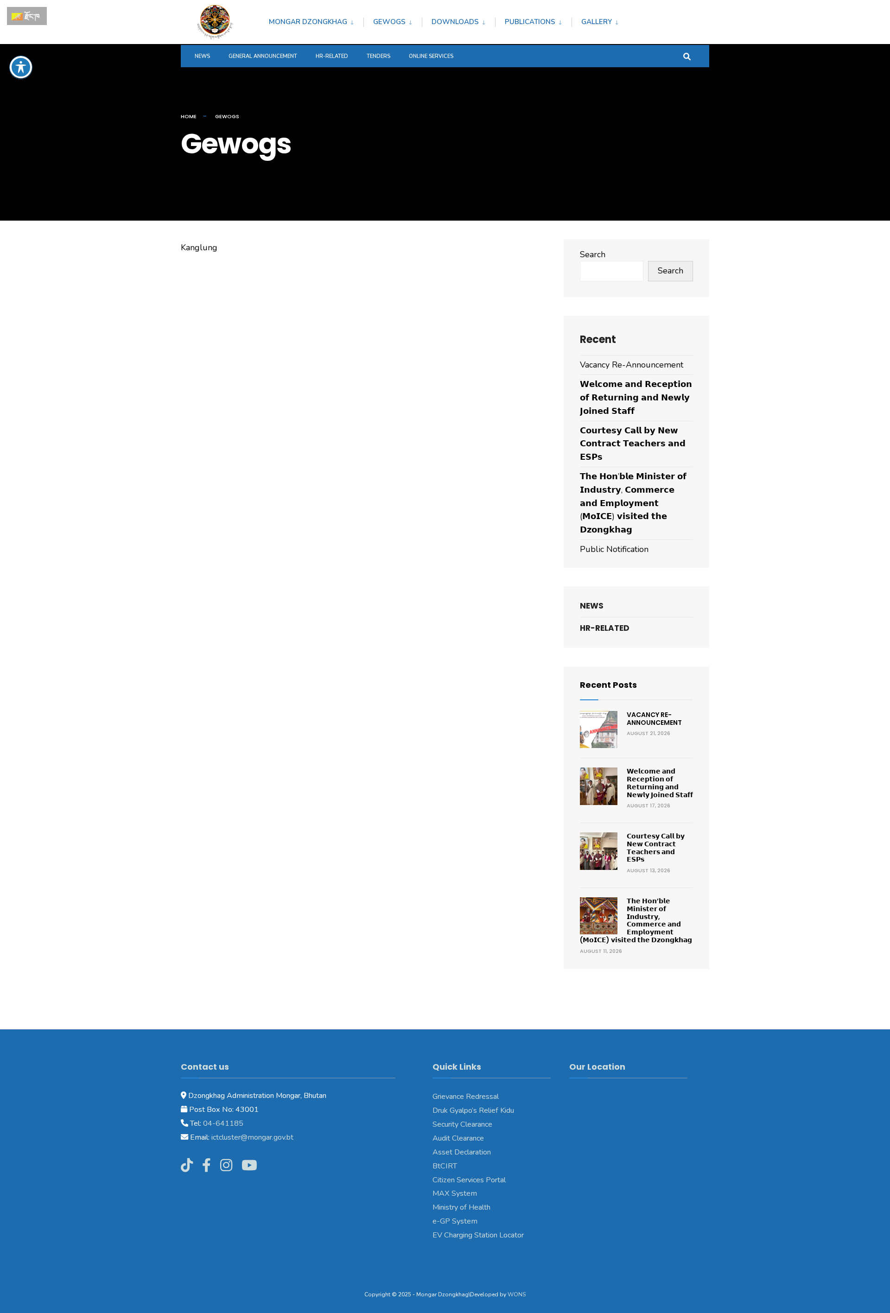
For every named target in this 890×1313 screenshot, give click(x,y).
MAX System (454, 1193)
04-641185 (223, 1123)
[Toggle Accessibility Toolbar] (21, 67)
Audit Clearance (458, 1138)
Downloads (455, 21)
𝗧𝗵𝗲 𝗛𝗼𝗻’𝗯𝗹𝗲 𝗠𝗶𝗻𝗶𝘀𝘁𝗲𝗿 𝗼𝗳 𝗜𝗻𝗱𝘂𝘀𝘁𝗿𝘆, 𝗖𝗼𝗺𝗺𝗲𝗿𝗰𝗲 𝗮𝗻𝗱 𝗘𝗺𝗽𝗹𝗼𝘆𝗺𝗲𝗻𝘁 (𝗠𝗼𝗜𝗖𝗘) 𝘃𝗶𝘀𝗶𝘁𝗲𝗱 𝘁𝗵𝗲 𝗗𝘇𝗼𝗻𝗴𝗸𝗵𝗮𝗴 (633, 503)
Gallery (596, 21)
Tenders (378, 56)
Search (592, 254)
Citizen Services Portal (469, 1180)
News (202, 56)
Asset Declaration (461, 1152)
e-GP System (454, 1221)
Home (189, 116)
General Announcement (263, 56)
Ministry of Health (461, 1207)
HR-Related (332, 56)
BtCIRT (444, 1166)
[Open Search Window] (687, 56)
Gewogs (389, 21)
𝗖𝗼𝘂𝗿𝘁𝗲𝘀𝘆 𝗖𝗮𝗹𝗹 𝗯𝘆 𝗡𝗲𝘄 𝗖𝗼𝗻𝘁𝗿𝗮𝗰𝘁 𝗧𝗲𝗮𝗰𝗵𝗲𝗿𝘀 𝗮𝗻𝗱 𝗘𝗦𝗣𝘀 (633, 444)
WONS (517, 1294)
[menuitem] (316, 20)
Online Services (431, 56)
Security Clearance (462, 1124)
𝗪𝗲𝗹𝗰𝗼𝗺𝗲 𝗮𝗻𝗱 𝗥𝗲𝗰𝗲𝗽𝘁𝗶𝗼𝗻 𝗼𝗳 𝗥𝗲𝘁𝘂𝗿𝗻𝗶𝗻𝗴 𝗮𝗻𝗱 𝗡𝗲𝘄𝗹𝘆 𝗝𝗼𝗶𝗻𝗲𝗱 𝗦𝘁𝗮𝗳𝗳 (636, 398)
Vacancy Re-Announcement (631, 364)
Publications (530, 21)
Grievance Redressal (465, 1096)
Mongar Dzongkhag (308, 21)
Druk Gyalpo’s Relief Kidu (473, 1110)
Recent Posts (608, 685)
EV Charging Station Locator (478, 1235)
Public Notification (614, 549)
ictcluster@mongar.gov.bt (252, 1137)
